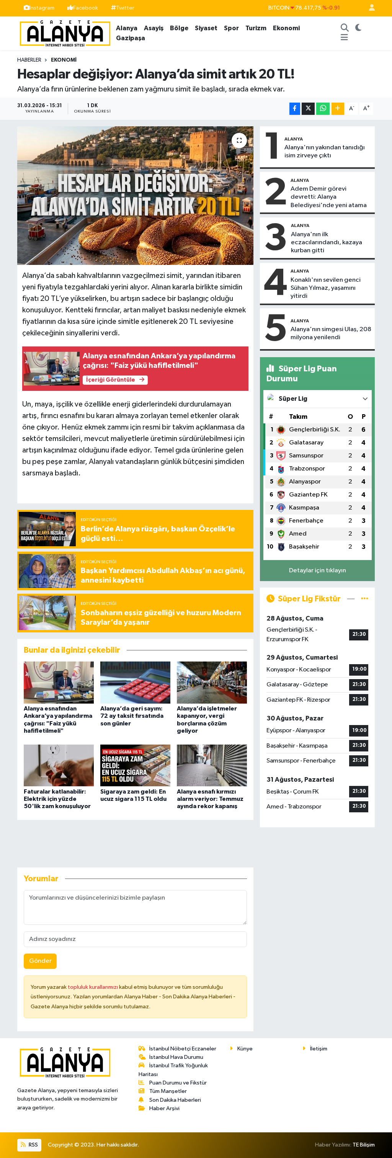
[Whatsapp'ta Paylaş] (323, 109)
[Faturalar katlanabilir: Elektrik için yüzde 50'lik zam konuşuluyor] (59, 765)
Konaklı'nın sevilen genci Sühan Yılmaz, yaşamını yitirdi (326, 288)
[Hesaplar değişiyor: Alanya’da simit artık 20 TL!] (135, 195)
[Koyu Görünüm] (358, 28)
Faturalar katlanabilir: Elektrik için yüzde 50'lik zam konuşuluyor (57, 799)
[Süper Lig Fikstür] (364, 599)
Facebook (85, 8)
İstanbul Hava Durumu (176, 1057)
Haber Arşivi (164, 1108)
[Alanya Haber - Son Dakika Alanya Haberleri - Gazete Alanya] (65, 32)
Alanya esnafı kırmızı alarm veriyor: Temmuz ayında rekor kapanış (210, 799)
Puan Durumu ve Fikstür (178, 1083)
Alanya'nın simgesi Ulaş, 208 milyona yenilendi (331, 333)
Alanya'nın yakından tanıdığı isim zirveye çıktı (324, 151)
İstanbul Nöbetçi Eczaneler (182, 1049)
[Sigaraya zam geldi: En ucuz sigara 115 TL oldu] (135, 765)
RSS (33, 1145)
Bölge (179, 28)
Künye (245, 1049)
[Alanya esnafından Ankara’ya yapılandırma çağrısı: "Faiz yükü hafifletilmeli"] (59, 682)
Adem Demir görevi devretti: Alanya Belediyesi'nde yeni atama (329, 197)
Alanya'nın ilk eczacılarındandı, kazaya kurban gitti (326, 242)
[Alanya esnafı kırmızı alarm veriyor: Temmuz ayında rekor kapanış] (212, 765)
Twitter (125, 8)
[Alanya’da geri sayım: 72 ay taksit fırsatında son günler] (135, 682)
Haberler (29, 60)
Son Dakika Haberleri (175, 1100)
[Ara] (344, 28)
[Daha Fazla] (338, 109)
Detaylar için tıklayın (317, 570)
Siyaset (206, 28)
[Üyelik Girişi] (369, 8)
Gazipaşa (130, 38)
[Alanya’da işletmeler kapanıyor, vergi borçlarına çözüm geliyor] (212, 682)
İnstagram (41, 8)
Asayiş (153, 28)
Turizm (255, 28)
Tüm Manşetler (168, 1091)
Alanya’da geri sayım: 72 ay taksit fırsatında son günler (131, 716)
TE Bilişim (364, 1145)
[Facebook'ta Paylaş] (294, 109)
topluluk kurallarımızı (93, 987)
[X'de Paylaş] (308, 109)
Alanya (126, 28)
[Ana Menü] (344, 38)
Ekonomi (286, 28)
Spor (231, 28)
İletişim (318, 1049)
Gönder (40, 961)
